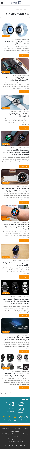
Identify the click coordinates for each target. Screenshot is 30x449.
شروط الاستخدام (18, 439)
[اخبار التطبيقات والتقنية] (15, 2)
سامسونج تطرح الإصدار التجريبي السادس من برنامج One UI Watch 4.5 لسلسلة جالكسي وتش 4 (16, 152)
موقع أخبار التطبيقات (15, 431)
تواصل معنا (10, 439)
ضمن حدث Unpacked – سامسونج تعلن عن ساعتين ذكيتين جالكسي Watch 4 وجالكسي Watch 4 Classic (16, 301)
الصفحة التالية (7, 393)
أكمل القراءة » (24, 55)
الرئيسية (26, 9)
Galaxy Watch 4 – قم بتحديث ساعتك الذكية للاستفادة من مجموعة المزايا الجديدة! (16, 227)
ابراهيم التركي (25, 39)
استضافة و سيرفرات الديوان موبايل (15, 441)
